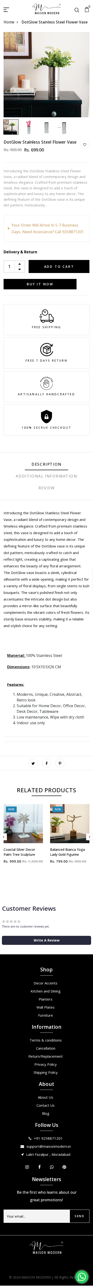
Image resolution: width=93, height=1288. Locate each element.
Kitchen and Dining (46, 991)
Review (46, 488)
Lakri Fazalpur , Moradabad (48, 1154)
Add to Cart (59, 266)
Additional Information (46, 476)
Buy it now (40, 284)
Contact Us (45, 1105)
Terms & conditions (46, 1040)
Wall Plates (45, 1007)
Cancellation (45, 1048)
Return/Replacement (45, 1056)
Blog (45, 1113)
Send (79, 1216)
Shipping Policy (46, 1072)
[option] (46, 74)
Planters (45, 999)
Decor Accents (45, 983)
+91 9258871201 (48, 1138)
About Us (45, 1097)
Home (9, 22)
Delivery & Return (20, 252)
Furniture (45, 1015)
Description (46, 464)
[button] (46, 940)
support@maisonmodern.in (48, 1146)
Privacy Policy (45, 1064)
